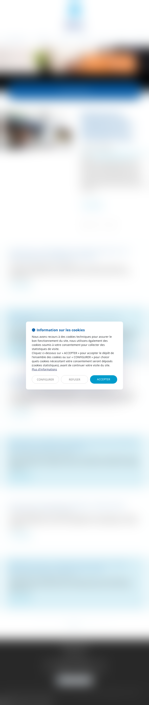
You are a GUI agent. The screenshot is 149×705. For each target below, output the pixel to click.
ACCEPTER (103, 379)
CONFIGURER (45, 379)
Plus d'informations (44, 369)
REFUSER (74, 379)
